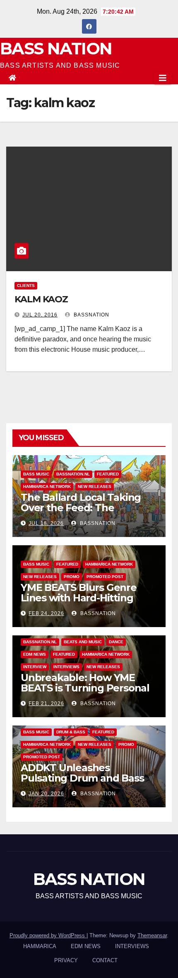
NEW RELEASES (94, 486)
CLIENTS (26, 285)
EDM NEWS (34, 654)
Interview (34, 666)
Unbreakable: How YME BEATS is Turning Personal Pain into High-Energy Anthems (85, 693)
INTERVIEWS (66, 666)
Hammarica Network (47, 486)
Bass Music (36, 474)
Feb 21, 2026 (46, 703)
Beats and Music (83, 642)
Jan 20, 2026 (46, 794)
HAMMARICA (39, 946)
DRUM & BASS (70, 732)
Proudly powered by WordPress (48, 935)
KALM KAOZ (41, 299)
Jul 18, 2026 (46, 523)
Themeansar (152, 935)
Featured (108, 474)
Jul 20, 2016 (40, 315)
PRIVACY (66, 960)
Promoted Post (105, 576)
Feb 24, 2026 (46, 613)
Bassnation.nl (73, 474)
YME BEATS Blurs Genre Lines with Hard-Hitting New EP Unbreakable (79, 597)
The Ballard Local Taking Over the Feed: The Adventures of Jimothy (81, 507)
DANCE (116, 642)
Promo (71, 576)
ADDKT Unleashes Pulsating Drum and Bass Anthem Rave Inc (82, 778)
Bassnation (90, 315)
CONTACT (105, 960)
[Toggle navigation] (163, 78)
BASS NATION (56, 48)
